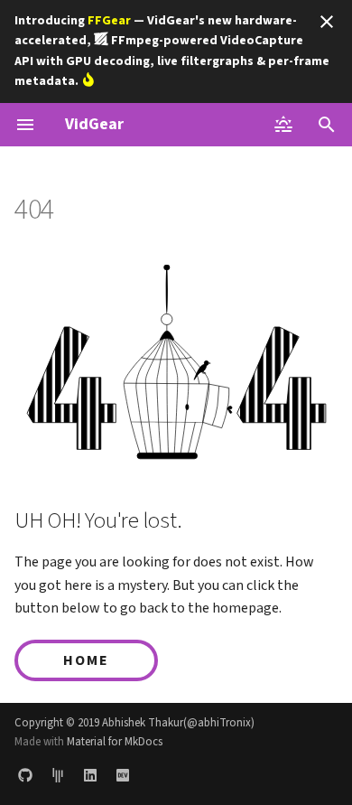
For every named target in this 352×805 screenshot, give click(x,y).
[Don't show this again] (327, 22)
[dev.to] (122, 776)
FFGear (109, 21)
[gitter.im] (57, 776)
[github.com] (25, 776)
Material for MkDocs (114, 742)
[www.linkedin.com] (90, 776)
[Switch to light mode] (283, 125)
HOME (86, 660)
